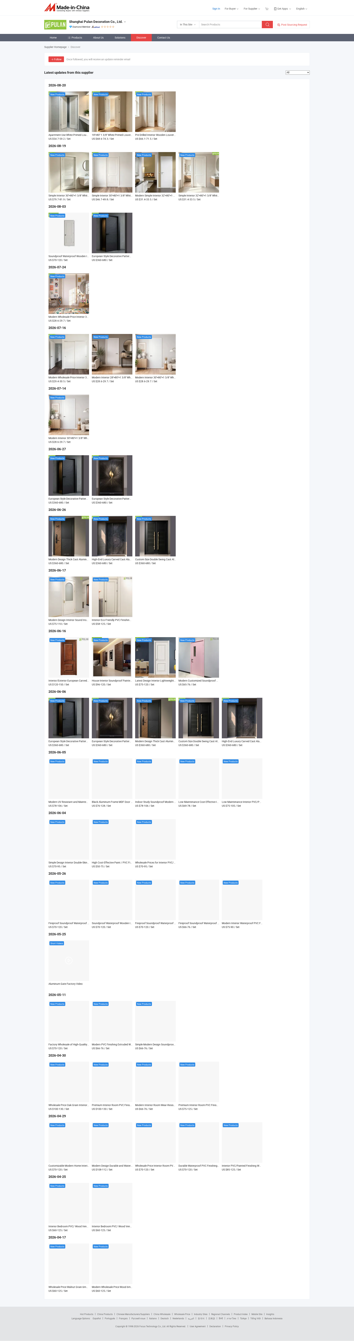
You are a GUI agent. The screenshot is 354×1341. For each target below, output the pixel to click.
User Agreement (198, 1326)
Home (53, 37)
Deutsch (165, 1318)
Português (110, 1318)
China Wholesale (162, 1314)
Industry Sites (200, 1314)
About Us (98, 37)
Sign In (216, 8)
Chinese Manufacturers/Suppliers (133, 1314)
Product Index (241, 1314)
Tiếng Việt (255, 1318)
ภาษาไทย (231, 1318)
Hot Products (86, 1314)
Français (123, 1318)
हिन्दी (221, 1318)
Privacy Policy (232, 1326)
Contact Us (163, 37)
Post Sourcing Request (294, 24)
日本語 (211, 1318)
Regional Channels (220, 1314)
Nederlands (178, 1318)
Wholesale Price (182, 1314)
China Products (105, 1314)
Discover (141, 37)
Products (77, 37)
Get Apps (282, 8)
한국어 (201, 1318)
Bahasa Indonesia (273, 1318)
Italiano (153, 1318)
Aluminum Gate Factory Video (65, 983)
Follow (58, 59)
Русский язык (138, 1318)
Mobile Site (256, 1314)
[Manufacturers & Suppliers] (68, 7)
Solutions (120, 37)
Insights (270, 1314)
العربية (191, 1318)
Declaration (215, 1326)
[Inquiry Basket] (267, 8)
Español (97, 1318)
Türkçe (243, 1318)
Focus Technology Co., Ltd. (152, 1326)
